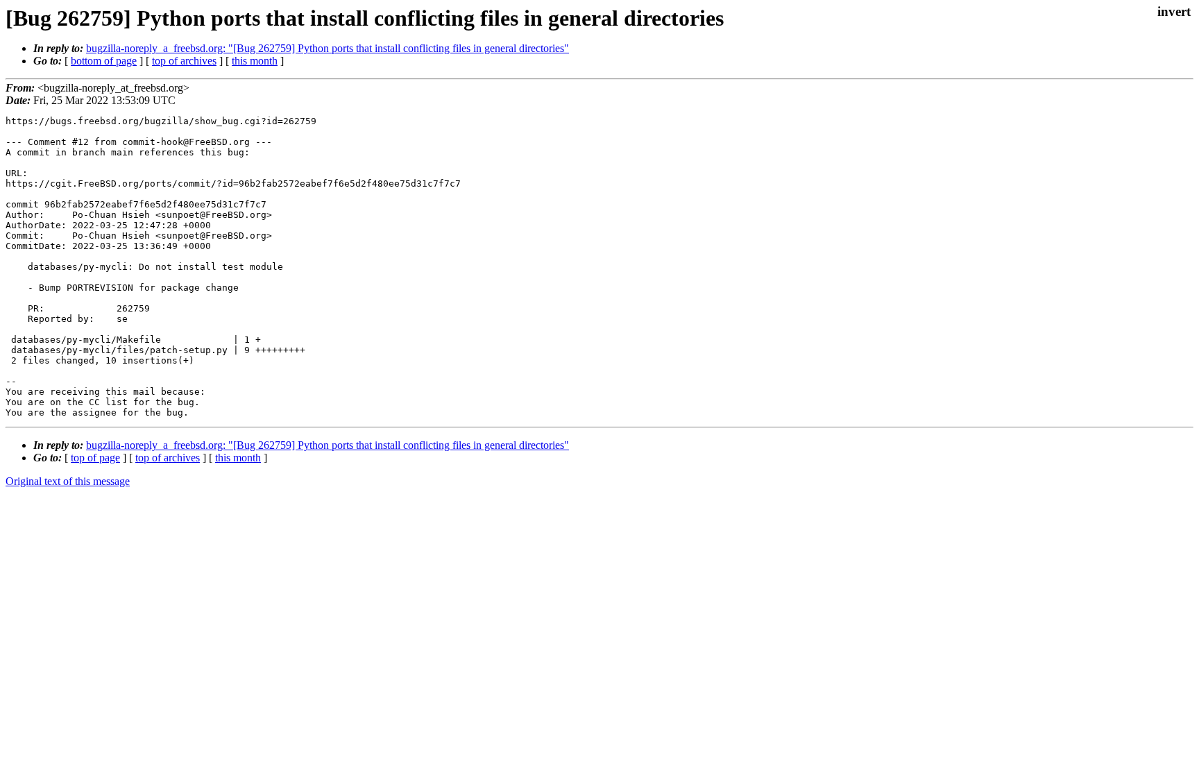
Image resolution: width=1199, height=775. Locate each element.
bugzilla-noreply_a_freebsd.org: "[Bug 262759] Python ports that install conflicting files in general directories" (327, 48)
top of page (95, 457)
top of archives (184, 61)
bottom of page (104, 61)
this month (255, 61)
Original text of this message (68, 481)
